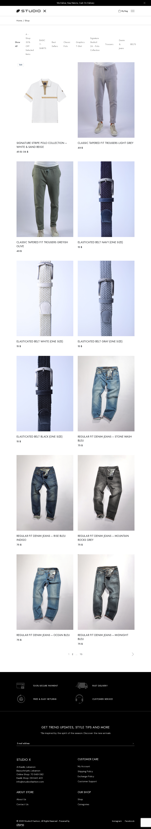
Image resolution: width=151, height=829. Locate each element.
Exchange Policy (86, 776)
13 (81, 654)
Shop (80, 799)
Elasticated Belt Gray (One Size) (100, 341)
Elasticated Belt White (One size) (40, 341)
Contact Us (22, 804)
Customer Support (87, 781)
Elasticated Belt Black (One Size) (40, 437)
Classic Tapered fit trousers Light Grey (105, 143)
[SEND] (133, 743)
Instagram (117, 821)
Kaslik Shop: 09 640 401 (30, 778)
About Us (21, 799)
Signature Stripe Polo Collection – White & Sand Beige (42, 145)
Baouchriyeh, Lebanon (28, 770)
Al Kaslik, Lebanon (26, 767)
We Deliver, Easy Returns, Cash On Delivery (75, 2)
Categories (83, 804)
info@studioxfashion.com (30, 781)
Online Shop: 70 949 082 (30, 774)
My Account (84, 766)
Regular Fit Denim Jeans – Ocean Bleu (43, 635)
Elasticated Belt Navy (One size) (100, 242)
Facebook (129, 821)
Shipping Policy (85, 771)
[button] (69, 65)
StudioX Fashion (32, 821)
